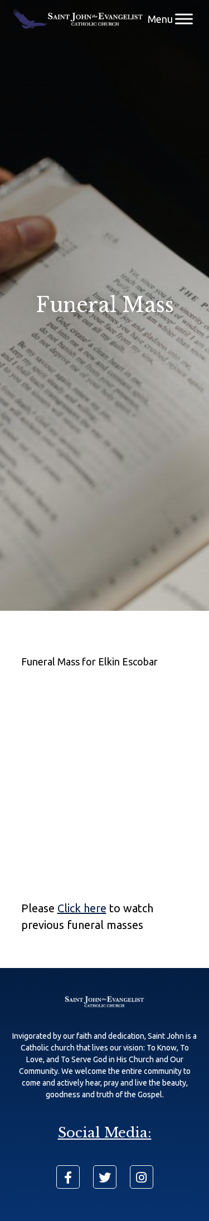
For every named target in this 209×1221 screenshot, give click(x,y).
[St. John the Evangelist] (78, 19)
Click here (81, 908)
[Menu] (184, 19)
